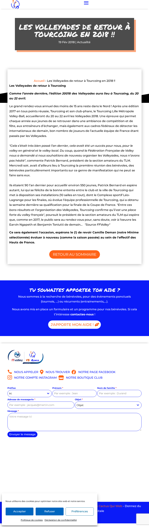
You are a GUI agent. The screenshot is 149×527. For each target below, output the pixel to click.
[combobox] (29, 393)
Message (13, 411)
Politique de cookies (32, 520)
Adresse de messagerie (21, 399)
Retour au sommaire (74, 254)
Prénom (57, 388)
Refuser (49, 511)
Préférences (79, 511)
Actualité (83, 42)
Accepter (19, 511)
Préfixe (11, 388)
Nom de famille (106, 388)
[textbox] (105, 405)
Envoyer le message (22, 434)
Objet (79, 399)
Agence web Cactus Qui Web (100, 506)
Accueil (39, 81)
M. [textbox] (10, 393)
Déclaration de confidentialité (61, 520)
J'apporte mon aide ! (72, 324)
